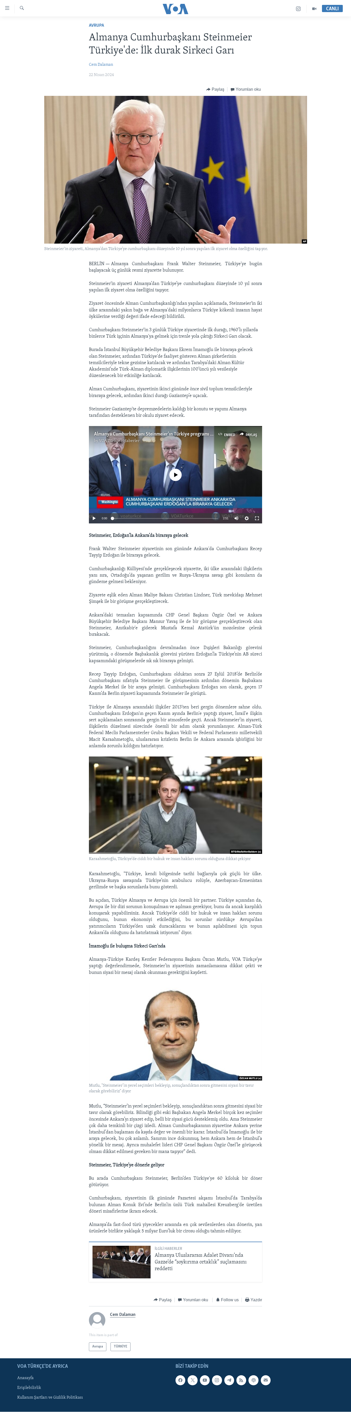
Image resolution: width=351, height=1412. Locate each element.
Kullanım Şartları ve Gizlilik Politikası (50, 1398)
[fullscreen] (257, 518)
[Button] (215, 89)
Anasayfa (25, 1378)
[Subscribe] (266, 1380)
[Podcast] (253, 1380)
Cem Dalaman (101, 65)
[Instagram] (298, 9)
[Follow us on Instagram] (217, 1380)
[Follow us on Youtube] (205, 1380)
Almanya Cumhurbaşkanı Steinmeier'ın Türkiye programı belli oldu (161, 434)
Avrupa (96, 25)
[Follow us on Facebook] (180, 1380)
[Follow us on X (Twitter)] (192, 1380)
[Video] (314, 9)
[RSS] (241, 1380)
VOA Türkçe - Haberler (119, 441)
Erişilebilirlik (29, 1388)
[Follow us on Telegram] (229, 1380)
